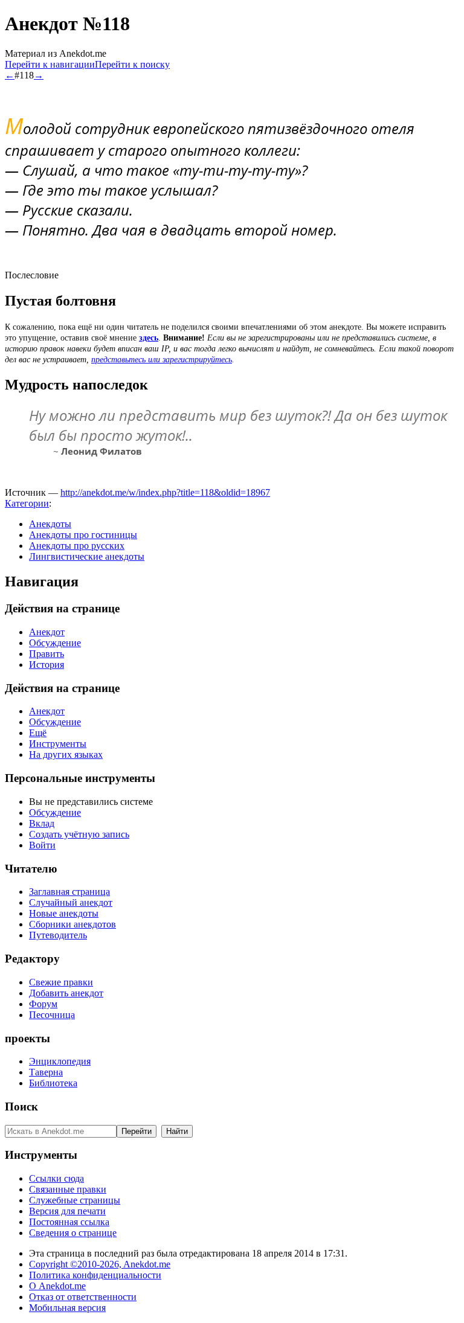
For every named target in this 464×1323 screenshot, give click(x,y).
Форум (43, 1004)
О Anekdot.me (57, 1286)
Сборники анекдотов (72, 924)
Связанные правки (67, 1189)
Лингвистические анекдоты (86, 556)
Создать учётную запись (79, 834)
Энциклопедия (60, 1061)
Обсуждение (55, 643)
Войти (42, 845)
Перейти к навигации (50, 64)
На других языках (66, 754)
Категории (27, 503)
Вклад (41, 823)
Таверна (46, 1072)
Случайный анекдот (70, 902)
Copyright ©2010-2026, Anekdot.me (99, 1264)
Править (46, 654)
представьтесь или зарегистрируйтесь (161, 359)
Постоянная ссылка (69, 1222)
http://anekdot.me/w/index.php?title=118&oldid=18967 (165, 492)
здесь (148, 337)
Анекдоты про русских (76, 545)
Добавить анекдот (66, 993)
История (46, 664)
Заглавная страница (69, 891)
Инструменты (57, 743)
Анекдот (47, 632)
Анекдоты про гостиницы (83, 535)
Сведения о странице (73, 1233)
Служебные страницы (74, 1200)
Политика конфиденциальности (95, 1275)
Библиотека (53, 1083)
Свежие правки (61, 982)
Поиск (21, 1106)
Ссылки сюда (56, 1178)
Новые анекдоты (63, 913)
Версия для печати (67, 1211)
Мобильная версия (67, 1307)
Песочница (52, 1015)
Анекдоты (50, 524)
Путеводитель (58, 935)
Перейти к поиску (132, 64)
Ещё (38, 733)
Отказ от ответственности (83, 1297)
